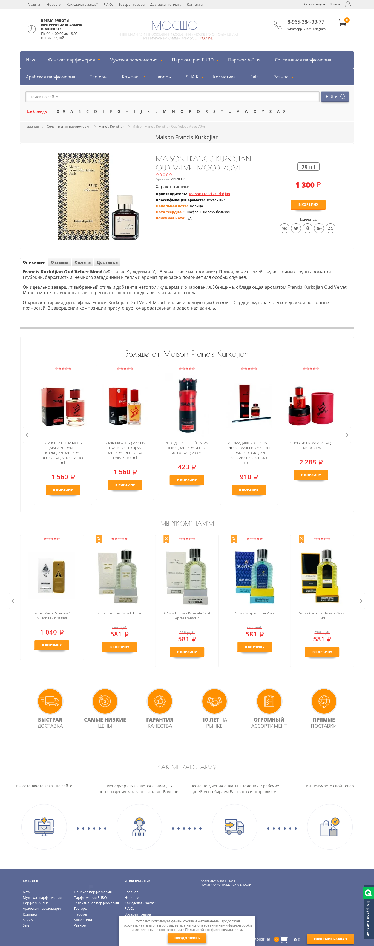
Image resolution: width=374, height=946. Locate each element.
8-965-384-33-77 (305, 21)
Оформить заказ (330, 939)
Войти (334, 4)
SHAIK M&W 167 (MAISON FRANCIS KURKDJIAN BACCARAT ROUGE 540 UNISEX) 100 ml (125, 450)
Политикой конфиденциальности (213, 929)
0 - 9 (61, 111)
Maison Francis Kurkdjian (209, 193)
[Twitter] (296, 228)
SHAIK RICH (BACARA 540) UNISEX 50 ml (310, 445)
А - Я (281, 111)
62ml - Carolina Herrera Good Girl (322, 616)
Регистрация (314, 4)
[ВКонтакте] (284, 228)
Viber (307, 29)
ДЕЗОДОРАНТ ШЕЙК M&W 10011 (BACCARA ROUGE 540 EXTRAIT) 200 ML (187, 447)
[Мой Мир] (330, 228)
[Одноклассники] (307, 228)
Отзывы (59, 262)
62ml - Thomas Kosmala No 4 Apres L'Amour (187, 616)
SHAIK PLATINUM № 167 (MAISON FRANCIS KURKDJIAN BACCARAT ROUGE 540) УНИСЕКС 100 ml (63, 452)
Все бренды (36, 111)
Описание (34, 262)
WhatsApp (294, 29)
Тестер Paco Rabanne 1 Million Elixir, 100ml (52, 616)
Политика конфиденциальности (226, 884)
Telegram (319, 29)
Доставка (107, 262)
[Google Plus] (319, 228)
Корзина (262, 939)
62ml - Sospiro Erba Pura (254, 613)
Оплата (82, 262)
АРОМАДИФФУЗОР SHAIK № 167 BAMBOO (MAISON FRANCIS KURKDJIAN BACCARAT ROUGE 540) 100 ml (249, 452)
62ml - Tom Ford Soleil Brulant (119, 613)
